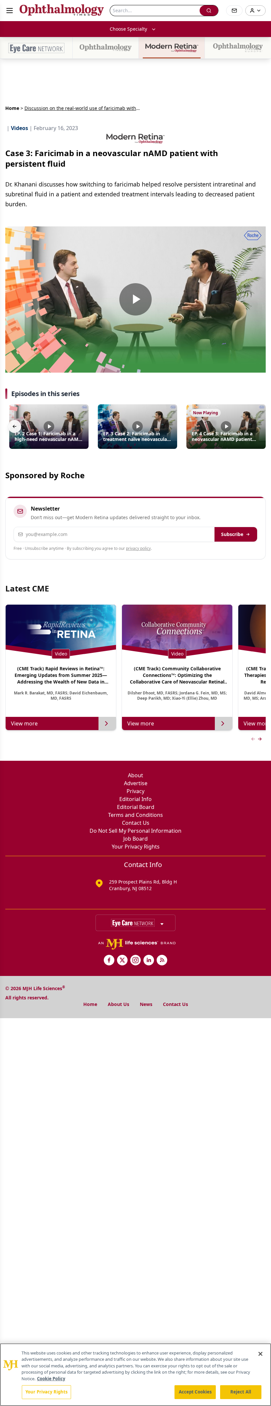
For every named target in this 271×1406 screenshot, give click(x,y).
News (146, 1004)
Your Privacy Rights (136, 846)
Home (12, 108)
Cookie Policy (51, 1379)
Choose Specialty (128, 29)
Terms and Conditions (135, 815)
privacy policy (138, 548)
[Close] (260, 1354)
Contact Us (135, 822)
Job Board (135, 838)
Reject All (240, 1392)
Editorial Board (135, 807)
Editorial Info (135, 799)
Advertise (135, 783)
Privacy (135, 791)
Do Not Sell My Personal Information (135, 830)
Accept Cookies (195, 1392)
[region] (135, 1374)
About (135, 775)
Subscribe (232, 534)
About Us (118, 1004)
